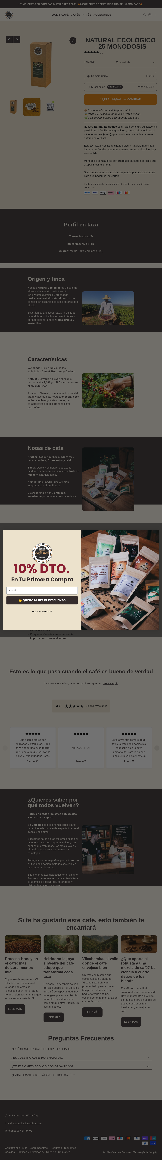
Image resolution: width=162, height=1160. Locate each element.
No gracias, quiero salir (42, 611)
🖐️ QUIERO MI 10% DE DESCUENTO (42, 600)
